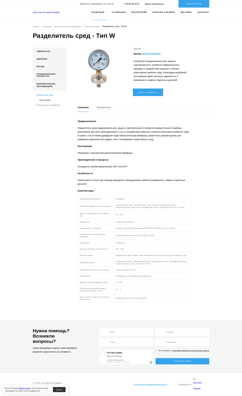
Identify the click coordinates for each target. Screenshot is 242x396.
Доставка (186, 12)
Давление (42, 59)
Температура (43, 51)
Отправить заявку (182, 361)
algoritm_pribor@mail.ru (154, 4)
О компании (119, 12)
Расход (40, 66)
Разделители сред (45, 95)
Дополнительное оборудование (46, 85)
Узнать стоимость (148, 92)
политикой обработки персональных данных (190, 351)
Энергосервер (45, 100)
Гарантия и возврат (163, 12)
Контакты (203, 12)
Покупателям (139, 12)
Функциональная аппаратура (46, 75)
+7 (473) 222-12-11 (131, 4)
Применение (104, 107)
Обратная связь (194, 4)
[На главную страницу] (48, 12)
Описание (83, 107)
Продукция (98, 12)
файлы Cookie (24, 388)
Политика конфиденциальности (150, 384)
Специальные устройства (48, 105)
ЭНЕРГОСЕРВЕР (151, 54)
